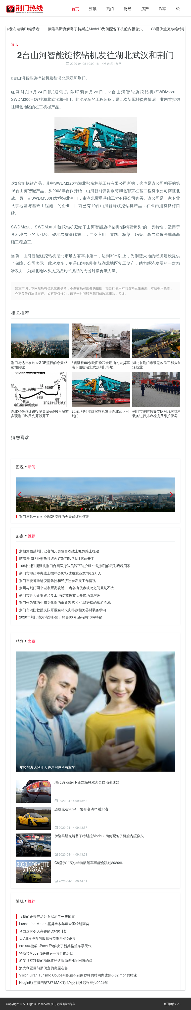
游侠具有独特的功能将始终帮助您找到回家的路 (55, 960)
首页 (75, 8)
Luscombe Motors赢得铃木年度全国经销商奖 (54, 923)
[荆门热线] (24, 8)
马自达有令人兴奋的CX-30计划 (43, 931)
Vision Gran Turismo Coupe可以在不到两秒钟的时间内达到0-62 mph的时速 (78, 975)
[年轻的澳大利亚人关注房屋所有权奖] (95, 711)
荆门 (110, 8)
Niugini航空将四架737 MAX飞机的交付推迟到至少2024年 (63, 982)
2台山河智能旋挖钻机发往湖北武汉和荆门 (100, 413)
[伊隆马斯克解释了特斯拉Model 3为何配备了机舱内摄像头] (33, 845)
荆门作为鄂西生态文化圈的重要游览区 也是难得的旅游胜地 (65, 602)
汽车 (162, 8)
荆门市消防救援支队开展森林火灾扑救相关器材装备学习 (62, 609)
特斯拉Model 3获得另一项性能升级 (46, 953)
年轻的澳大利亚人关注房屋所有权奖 (47, 767)
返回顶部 (170, 1004)
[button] (82, 509)
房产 (145, 8)
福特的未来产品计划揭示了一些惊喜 (47, 916)
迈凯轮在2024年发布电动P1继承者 (81, 808)
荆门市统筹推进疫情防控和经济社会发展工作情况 (57, 580)
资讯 (92, 8)
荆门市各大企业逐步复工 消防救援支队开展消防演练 (59, 595)
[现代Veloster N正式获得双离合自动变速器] (33, 791)
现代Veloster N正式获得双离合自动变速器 (86, 782)
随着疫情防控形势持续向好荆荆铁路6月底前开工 (56, 558)
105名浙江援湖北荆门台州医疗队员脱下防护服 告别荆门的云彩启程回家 (75, 565)
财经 (127, 8)
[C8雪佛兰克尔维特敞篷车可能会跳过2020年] (33, 871)
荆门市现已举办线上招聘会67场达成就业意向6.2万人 (60, 573)
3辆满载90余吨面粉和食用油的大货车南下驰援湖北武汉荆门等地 (101, 364)
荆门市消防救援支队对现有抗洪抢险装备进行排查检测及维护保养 (160, 413)
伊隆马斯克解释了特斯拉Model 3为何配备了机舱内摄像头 (79, 28)
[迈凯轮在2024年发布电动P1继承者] (33, 818)
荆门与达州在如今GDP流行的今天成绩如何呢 (39, 364)
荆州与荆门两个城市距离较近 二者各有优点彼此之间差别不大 (66, 587)
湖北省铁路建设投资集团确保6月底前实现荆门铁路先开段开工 (40, 413)
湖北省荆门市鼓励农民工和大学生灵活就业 (160, 364)
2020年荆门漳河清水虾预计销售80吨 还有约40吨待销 (60, 616)
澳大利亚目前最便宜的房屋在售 (43, 967)
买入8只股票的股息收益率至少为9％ (47, 938)
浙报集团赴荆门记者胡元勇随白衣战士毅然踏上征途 (59, 550)
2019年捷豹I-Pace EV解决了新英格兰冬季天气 (55, 945)
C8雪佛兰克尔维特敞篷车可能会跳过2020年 (88, 862)
